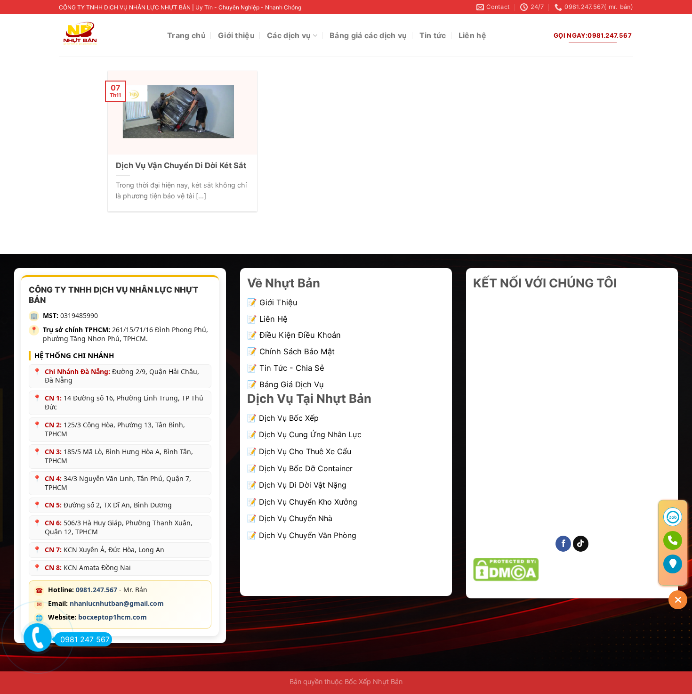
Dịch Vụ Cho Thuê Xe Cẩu (305, 451)
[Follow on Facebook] (563, 544)
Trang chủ (186, 35)
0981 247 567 (85, 639)
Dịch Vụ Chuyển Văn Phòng (307, 535)
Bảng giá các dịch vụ (368, 35)
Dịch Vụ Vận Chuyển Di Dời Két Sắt (181, 165)
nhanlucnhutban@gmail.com (117, 603)
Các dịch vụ (289, 35)
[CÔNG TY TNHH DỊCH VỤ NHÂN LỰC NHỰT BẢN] (106, 35)
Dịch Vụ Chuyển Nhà (295, 518)
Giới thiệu (236, 35)
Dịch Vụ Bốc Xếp (289, 418)
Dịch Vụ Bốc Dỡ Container (306, 468)
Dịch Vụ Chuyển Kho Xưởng (308, 501)
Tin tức (432, 35)
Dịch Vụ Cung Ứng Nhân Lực (310, 434)
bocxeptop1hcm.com (112, 616)
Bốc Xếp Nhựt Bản (372, 682)
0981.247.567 (96, 589)
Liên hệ (472, 35)
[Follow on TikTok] (580, 544)
